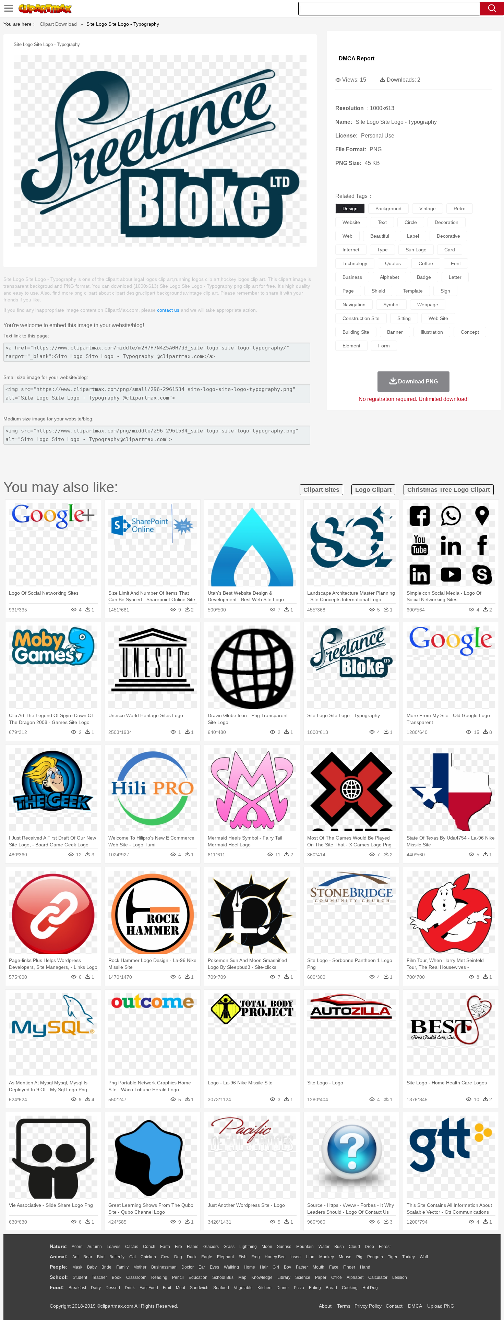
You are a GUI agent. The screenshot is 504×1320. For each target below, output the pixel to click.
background (388, 208)
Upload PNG (440, 1306)
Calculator (377, 1277)
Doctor (187, 1267)
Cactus (131, 1246)
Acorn (77, 1246)
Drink (130, 1287)
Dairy (96, 1287)
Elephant (225, 1256)
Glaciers (211, 1246)
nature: (58, 1246)
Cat (132, 1256)
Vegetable (243, 1287)
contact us (168, 310)
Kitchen (264, 1287)
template (413, 291)
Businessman (164, 1267)
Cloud (354, 1246)
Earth (165, 1246)
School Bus (222, 1277)
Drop (369, 1246)
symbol (391, 304)
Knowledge (262, 1277)
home (249, 1267)
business (352, 277)
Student (80, 1277)
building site (356, 332)
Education (198, 1277)
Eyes (214, 1267)
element (351, 345)
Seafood (221, 1287)
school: (59, 1277)
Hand (365, 1267)
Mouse (345, 1256)
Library (283, 1277)
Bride (106, 1267)
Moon (267, 1246)
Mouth (318, 1267)
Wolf (424, 1256)
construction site (361, 318)
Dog (178, 1256)
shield (378, 291)
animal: (59, 1256)
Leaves (113, 1246)
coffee (426, 263)
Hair (264, 1267)
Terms (343, 1306)
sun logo (416, 249)
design (350, 208)
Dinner (282, 1287)
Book (116, 1277)
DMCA (415, 1306)
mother (139, 1267)
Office (336, 1277)
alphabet (389, 277)
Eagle (206, 1256)
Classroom (136, 1277)
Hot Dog (370, 1287)
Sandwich (199, 1287)
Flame (193, 1246)
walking (231, 1267)
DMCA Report (356, 58)
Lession (399, 1277)
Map (242, 1277)
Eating (315, 1287)
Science (302, 1277)
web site (438, 318)
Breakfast (77, 1287)
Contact (394, 1306)
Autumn (94, 1246)
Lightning (248, 1246)
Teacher (99, 1277)
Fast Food (149, 1287)
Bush (339, 1246)
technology (355, 263)
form (384, 345)
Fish (243, 1256)
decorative (448, 236)
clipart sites (321, 489)
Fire (178, 1246)
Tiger (392, 1256)
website (351, 222)
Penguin (375, 1256)
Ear (202, 1267)
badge (424, 277)
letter (455, 277)
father (302, 1267)
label (413, 236)
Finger (349, 1267)
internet (351, 249)
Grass (229, 1246)
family (122, 1267)
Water (324, 1246)
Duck (191, 1256)
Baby (92, 1267)
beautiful (379, 236)
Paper (320, 1277)
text (382, 222)
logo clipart (373, 489)
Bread (331, 1287)
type (382, 249)
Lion (310, 1256)
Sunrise (284, 1246)
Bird (101, 1256)
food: (57, 1287)
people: (59, 1267)
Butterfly (116, 1256)
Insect (295, 1256)
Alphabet (355, 1277)
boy (287, 1267)
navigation (354, 304)
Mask (77, 1267)
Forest (385, 1246)
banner (395, 332)
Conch (149, 1246)
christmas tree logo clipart (448, 489)
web (347, 236)
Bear (87, 1256)
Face (333, 1267)
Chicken (148, 1256)
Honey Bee (275, 1256)
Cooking (350, 1287)
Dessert (113, 1287)
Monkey (326, 1256)
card (449, 249)
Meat (180, 1287)
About (325, 1306)
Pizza (299, 1287)
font (456, 263)
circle (411, 222)
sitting (404, 318)
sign (445, 291)
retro (460, 208)
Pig (359, 1256)
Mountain (305, 1246)
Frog (255, 1256)
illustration (432, 332)
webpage (427, 304)
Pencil (178, 1277)
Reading (159, 1277)
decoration (446, 222)
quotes (393, 263)
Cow (165, 1256)
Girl (276, 1267)
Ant (75, 1256)
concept (470, 332)
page (348, 291)
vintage (427, 208)
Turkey (408, 1256)
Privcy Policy (368, 1306)
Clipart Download (58, 24)
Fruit (167, 1287)
